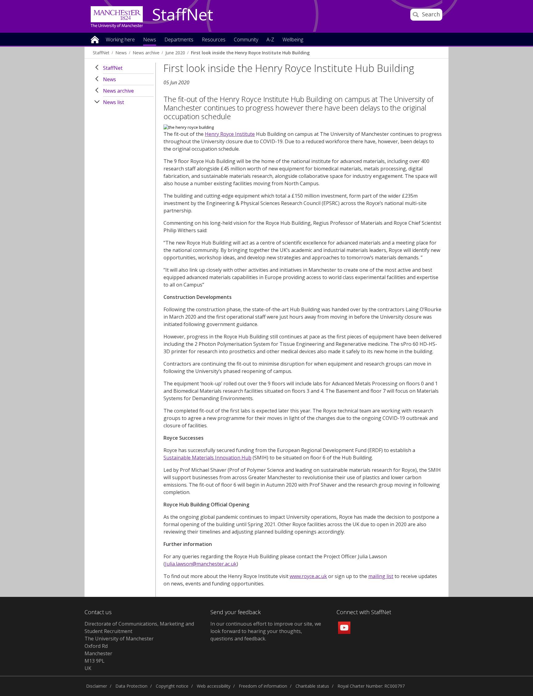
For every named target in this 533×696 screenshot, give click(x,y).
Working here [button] (120, 40)
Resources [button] (213, 40)
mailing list (380, 576)
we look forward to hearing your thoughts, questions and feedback (265, 631)
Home (95, 39)
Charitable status (312, 686)
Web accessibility (213, 686)
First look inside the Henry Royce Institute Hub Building (250, 53)
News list (113, 102)
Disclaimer (96, 686)
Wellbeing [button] (293, 40)
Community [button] (246, 40)
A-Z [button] (270, 40)
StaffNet (182, 15)
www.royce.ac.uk (308, 576)
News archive (146, 53)
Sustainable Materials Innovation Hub (207, 457)
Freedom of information (263, 686)
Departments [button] (178, 40)
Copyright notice (172, 686)
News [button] (149, 40)
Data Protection (131, 686)
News (121, 53)
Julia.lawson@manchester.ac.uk (201, 563)
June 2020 (175, 53)
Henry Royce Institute (230, 134)
